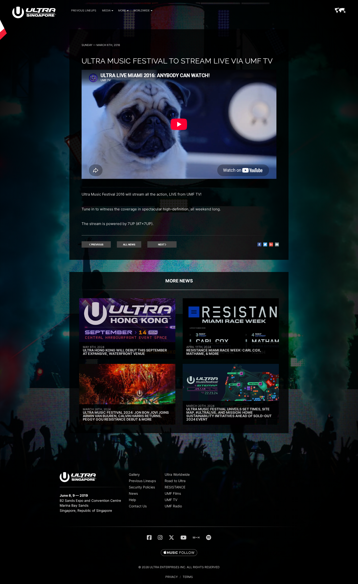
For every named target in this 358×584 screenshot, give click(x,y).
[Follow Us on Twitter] (171, 537)
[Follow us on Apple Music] (179, 553)
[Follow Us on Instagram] (160, 537)
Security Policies (142, 487)
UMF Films (173, 493)
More (122, 10)
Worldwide (141, 10)
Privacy (171, 577)
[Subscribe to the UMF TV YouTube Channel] (183, 537)
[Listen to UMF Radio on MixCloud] (196, 537)
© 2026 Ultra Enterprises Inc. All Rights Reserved (179, 567)
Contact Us (138, 506)
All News (129, 244)
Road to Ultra (175, 481)
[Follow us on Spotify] (209, 537)
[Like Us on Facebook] (149, 537)
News (133, 493)
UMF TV (171, 500)
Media (106, 10)
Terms (188, 577)
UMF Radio (173, 506)
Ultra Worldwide (177, 474)
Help (132, 500)
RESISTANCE (175, 487)
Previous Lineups (83, 10)
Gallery (134, 474)
